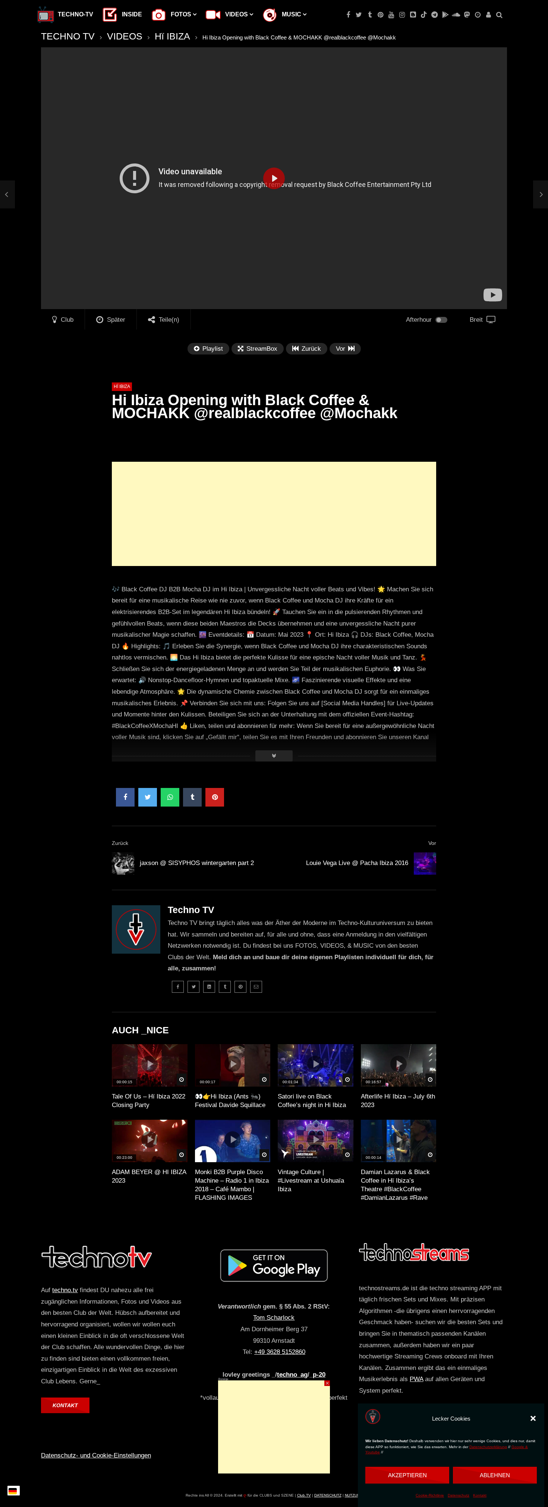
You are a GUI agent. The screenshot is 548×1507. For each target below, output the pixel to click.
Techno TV (191, 909)
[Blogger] (412, 15)
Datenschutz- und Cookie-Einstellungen (96, 1455)
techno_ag (292, 1374)
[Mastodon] (467, 15)
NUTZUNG (354, 1495)
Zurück (120, 843)
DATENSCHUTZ (327, 1495)
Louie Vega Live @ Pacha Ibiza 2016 (357, 863)
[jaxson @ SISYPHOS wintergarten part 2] (7, 195)
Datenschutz (458, 1495)
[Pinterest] (380, 15)
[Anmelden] (488, 15)
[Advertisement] (274, 514)
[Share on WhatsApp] (170, 797)
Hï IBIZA (172, 36)
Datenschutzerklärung (488, 1447)
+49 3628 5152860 (279, 1351)
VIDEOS (124, 36)
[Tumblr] (369, 15)
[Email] (256, 987)
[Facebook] (348, 15)
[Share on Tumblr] (192, 797)
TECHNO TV (68, 36)
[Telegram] (434, 15)
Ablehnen (495, 1475)
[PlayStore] (445, 15)
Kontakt (479, 1495)
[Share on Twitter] (147, 797)
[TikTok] (423, 15)
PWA (416, 1379)
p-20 (319, 1374)
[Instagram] (402, 15)
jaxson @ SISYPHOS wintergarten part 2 (197, 863)
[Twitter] (358, 15)
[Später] (477, 15)
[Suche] (499, 15)
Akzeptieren (407, 1475)
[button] (533, 1418)
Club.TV (304, 1495)
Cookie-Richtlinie (430, 1495)
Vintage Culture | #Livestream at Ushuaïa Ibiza (311, 1181)
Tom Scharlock (274, 1317)
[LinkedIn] (209, 987)
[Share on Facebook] (125, 797)
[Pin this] (214, 797)
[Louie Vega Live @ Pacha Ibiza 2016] (425, 863)
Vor (432, 843)
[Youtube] (391, 15)
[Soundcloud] (456, 15)
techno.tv (65, 1290)
